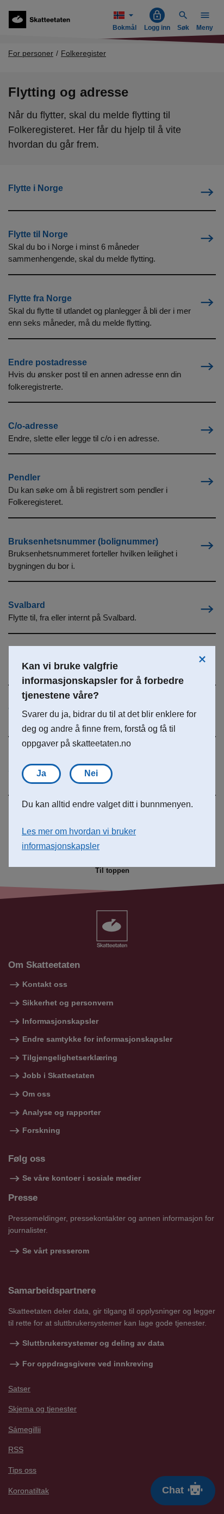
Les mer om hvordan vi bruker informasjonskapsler (79, 839)
